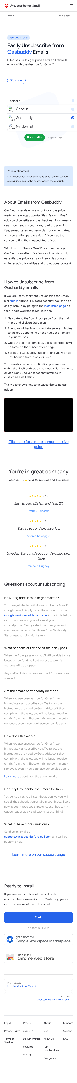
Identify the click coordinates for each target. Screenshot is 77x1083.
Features (28, 1046)
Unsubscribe (34, 137)
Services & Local (18, 37)
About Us (49, 1038)
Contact (67, 1030)
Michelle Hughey (38, 566)
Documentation (32, 1038)
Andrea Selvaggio (38, 536)
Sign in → (16, 80)
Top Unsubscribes (51, 1048)
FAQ (65, 1038)
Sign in (26, 1030)
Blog (46, 1030)
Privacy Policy (12, 1030)
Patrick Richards (38, 511)
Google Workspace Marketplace (25, 615)
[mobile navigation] (71, 5)
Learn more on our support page (38, 854)
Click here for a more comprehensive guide (39, 444)
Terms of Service (9, 1040)
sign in (14, 301)
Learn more (11, 776)
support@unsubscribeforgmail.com (27, 837)
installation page (55, 306)
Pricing (27, 1054)
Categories (50, 1058)
